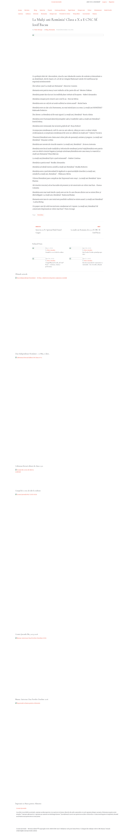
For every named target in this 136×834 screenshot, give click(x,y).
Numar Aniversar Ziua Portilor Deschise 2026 (31, 699)
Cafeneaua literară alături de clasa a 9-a (29, 466)
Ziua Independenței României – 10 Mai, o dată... (32, 354)
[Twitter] (23, 3)
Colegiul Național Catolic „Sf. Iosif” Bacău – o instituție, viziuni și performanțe (54, 264)
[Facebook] (18, 823)
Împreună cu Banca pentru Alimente (28, 804)
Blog (46, 30)
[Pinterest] (33, 3)
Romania (52, 30)
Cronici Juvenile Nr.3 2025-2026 (26, 634)
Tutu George (38, 30)
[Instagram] (28, 3)
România (40, 215)
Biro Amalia (51, 250)
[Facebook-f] (18, 3)
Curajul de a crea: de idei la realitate (54, 252)
